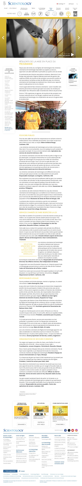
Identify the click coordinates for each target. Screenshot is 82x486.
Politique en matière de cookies (59, 480)
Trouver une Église (73, 447)
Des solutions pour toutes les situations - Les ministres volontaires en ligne (9, 118)
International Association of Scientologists (32, 476)
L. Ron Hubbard (12, 8)
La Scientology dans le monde (46, 443)
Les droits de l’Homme (60, 450)
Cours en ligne (75, 8)
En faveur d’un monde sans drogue (68, 476)
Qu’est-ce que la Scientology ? (24, 8)
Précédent (22, 392)
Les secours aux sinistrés (8, 95)
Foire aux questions (58, 8)
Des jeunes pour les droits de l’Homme (30, 478)
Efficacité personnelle (21, 456)
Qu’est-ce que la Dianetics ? (7, 447)
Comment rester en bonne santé (59, 462)
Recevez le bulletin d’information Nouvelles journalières (72, 454)
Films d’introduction (33, 446)
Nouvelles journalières (45, 436)
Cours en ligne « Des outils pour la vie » (21, 438)
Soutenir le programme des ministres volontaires (9, 77)
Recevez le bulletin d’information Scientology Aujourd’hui (73, 459)
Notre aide (51, 8)
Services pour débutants (20, 451)
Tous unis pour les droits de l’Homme (11, 478)
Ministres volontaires (60, 458)
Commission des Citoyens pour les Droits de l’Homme (52, 478)
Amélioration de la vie (21, 458)
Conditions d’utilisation (71, 480)
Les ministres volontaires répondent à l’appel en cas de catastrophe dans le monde (9, 101)
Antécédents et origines (7, 451)
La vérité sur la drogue (60, 448)
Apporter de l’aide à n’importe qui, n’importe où (9, 92)
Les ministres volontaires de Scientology (12, 476)
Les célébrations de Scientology (33, 456)
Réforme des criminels (60, 442)
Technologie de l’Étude (60, 440)
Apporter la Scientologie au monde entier (47, 465)
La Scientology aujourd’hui (42, 8)
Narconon (57, 476)
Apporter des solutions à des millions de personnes (27, 394)
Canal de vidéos (7, 463)
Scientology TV (61, 4)
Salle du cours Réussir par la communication (21, 461)
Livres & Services (67, 8)
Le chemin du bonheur (60, 437)
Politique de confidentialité (45, 480)
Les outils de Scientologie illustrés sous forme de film (9, 113)
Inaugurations (32, 453)
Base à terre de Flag (46, 459)
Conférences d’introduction (32, 442)
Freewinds (44, 462)
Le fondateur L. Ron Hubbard (7, 440)
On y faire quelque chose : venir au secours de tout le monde (9, 107)
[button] (6, 38)
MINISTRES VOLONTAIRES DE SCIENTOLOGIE (9, 71)
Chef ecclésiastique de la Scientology (34, 460)
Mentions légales (43, 482)
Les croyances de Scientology (7, 443)
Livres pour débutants (34, 437)
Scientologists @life (46, 439)
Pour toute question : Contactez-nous (72, 439)
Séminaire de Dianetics (21, 454)
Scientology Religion (35, 474)
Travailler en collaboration (7, 87)
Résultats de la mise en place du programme (8, 129)
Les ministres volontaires (7, 81)
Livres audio (32, 440)
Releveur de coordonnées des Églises (46, 448)
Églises (33, 8)
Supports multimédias (7, 84)
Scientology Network (24, 474)
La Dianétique (15, 474)
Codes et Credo (7, 454)
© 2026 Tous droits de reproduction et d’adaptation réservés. (19, 481)
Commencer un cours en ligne (56, 474)
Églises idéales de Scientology (46, 452)
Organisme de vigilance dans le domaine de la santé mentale (60, 454)
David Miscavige (44, 474)
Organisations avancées (45, 456)
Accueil (5, 8)
